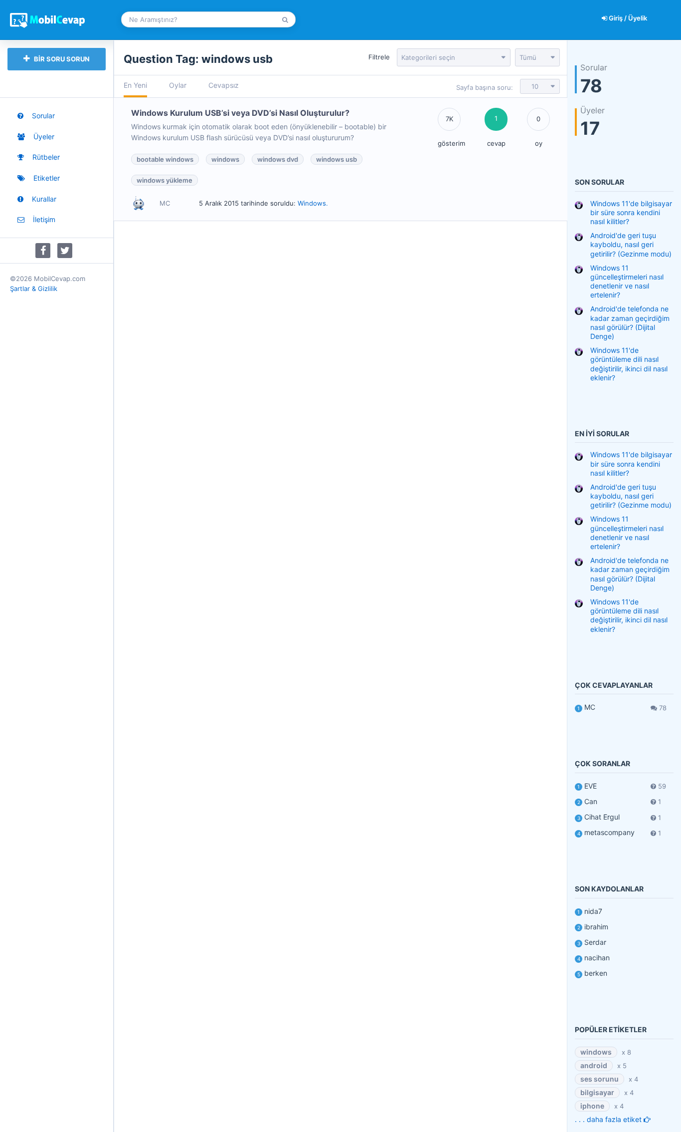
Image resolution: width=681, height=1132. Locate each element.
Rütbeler (45, 157)
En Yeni (135, 85)
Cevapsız (223, 85)
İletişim (43, 219)
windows (225, 159)
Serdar (595, 942)
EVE (590, 786)
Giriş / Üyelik (627, 18)
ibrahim (596, 926)
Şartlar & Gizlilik (33, 288)
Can (590, 801)
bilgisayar (597, 1092)
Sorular (42, 115)
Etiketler (45, 178)
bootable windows (165, 159)
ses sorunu (599, 1079)
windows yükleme (164, 180)
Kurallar (43, 199)
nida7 (593, 911)
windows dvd (277, 159)
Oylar (177, 85)
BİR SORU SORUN (61, 59)
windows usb (336, 159)
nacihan (597, 957)
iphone (592, 1106)
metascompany (609, 832)
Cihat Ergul (602, 817)
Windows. (313, 203)
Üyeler (42, 136)
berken (595, 973)
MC (589, 707)
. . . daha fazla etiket (609, 1119)
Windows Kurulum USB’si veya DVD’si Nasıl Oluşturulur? (240, 113)
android (593, 1065)
